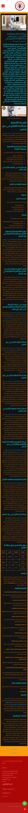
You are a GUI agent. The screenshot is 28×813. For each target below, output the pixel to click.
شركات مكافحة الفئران (12, 414)
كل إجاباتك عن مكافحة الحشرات (9, 777)
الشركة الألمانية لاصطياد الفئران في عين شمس (13, 240)
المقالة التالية (14, 753)
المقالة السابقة (14, 749)
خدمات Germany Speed (7, 775)
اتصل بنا (4, 781)
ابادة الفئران (23, 41)
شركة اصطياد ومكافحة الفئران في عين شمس (16, 704)
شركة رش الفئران (20, 518)
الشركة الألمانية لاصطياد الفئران (17, 313)
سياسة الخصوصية (6, 779)
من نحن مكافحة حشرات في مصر (9, 773)
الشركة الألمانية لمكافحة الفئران (16, 483)
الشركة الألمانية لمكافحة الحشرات (10, 771)
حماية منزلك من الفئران (20, 277)
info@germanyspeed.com (8, 789)
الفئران (21, 175)
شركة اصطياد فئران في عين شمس (16, 348)
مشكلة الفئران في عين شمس (11, 133)
